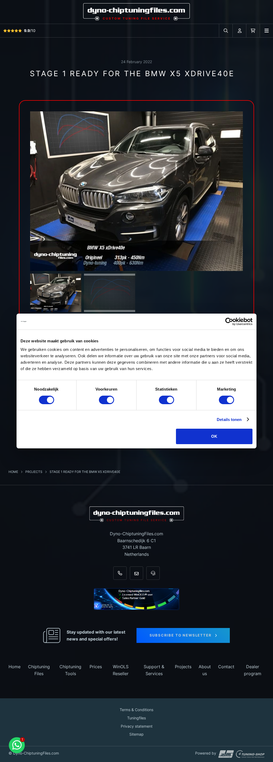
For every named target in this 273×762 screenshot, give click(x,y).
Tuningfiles (136, 718)
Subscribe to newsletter (181, 635)
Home (14, 472)
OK (214, 436)
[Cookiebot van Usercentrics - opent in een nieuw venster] (229, 322)
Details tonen (229, 419)
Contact (226, 666)
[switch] (106, 400)
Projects (34, 472)
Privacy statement (136, 726)
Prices (96, 666)
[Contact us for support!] (17, 745)
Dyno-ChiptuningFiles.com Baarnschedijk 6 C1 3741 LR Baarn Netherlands (136, 544)
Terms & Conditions (136, 709)
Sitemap (136, 734)
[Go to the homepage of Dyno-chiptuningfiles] (136, 11)
